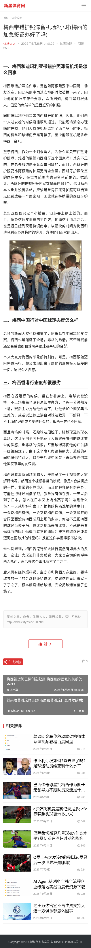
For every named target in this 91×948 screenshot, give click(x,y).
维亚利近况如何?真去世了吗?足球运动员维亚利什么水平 (59, 763)
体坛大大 (9, 43)
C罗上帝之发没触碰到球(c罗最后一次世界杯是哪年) (60, 859)
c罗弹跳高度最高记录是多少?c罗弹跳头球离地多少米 (60, 811)
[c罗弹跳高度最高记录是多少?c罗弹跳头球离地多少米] (17, 814)
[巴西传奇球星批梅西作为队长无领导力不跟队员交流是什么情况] (17, 790)
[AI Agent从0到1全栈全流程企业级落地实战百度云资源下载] (17, 887)
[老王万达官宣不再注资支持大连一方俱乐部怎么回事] (17, 911)
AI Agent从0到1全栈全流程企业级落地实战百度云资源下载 (59, 883)
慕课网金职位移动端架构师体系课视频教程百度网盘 (59, 739)
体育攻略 (66, 43)
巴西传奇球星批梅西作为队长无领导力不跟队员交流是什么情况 (59, 787)
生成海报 (14, 662)
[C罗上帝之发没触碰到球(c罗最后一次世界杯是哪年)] (17, 863)
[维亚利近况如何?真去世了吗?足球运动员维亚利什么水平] (17, 766)
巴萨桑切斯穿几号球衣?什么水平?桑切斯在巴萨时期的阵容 (60, 835)
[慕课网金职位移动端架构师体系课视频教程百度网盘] (17, 742)
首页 (6, 18)
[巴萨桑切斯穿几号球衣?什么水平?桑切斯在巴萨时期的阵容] (17, 839)
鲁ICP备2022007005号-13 (67, 942)
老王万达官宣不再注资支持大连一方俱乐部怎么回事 (59, 908)
